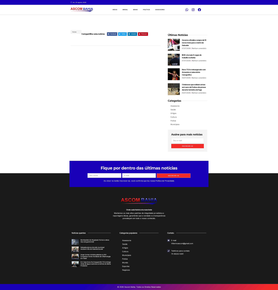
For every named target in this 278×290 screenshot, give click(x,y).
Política (146, 9)
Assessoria (160, 9)
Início (115, 9)
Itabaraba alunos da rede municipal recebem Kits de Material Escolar (92, 248)
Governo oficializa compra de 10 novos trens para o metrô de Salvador (194, 42)
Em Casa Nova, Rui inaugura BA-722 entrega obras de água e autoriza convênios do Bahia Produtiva (95, 264)
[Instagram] (193, 10)
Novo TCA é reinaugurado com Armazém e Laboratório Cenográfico (194, 72)
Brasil (125, 9)
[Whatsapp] (187, 10)
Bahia (135, 9)
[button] (112, 34)
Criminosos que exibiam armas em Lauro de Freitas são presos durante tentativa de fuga (194, 87)
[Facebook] (199, 10)
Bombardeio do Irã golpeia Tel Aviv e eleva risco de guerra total (94, 241)
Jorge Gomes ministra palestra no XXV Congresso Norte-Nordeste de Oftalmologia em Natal (95, 256)
